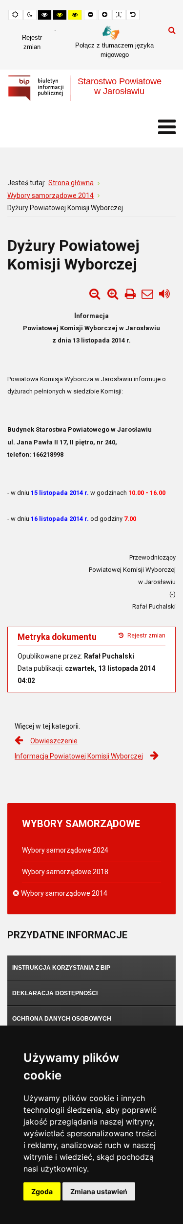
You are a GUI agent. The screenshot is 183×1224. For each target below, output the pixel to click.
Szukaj (172, 30)
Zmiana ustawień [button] (98, 1191)
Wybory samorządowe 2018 (65, 872)
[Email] (147, 294)
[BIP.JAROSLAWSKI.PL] (91, 88)
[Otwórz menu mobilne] (167, 127)
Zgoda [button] (42, 1191)
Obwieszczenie (54, 741)
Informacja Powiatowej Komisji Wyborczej (79, 756)
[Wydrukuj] (130, 294)
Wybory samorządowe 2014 (64, 893)
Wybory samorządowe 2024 (65, 850)
